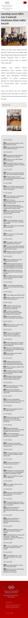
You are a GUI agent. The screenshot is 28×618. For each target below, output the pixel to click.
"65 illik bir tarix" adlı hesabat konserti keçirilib (13, 234)
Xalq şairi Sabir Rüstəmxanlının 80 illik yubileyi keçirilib (13, 147)
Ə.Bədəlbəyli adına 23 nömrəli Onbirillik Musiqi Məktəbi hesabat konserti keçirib (13, 372)
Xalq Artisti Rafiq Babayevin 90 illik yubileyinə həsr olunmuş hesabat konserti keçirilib (13, 349)
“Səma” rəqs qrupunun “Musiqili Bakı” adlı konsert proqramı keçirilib (13, 173)
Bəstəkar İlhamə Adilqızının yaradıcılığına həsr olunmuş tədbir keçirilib (13, 272)
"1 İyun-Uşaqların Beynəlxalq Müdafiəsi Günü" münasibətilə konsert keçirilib (13, 287)
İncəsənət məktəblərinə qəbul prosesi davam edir (13, 476)
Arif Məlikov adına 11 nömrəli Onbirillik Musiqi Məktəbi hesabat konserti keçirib (13, 277)
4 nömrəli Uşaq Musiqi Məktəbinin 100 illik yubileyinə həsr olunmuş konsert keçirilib (13, 435)
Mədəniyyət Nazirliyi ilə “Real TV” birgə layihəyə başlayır (13, 386)
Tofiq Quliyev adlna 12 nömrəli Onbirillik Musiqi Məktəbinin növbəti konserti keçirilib (14, 503)
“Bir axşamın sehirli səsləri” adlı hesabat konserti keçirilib (12, 242)
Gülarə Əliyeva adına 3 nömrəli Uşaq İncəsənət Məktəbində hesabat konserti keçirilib (13, 344)
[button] (25, 117)
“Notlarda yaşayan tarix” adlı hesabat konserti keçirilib (12, 260)
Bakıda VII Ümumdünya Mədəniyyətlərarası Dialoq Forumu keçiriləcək (12, 391)
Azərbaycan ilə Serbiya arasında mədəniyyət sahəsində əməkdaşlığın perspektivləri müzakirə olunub (13, 472)
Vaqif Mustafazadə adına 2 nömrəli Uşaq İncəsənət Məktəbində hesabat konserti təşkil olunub (13, 207)
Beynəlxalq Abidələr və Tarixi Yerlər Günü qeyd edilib (13, 565)
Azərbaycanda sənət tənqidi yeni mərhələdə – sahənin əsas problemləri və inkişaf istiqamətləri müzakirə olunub (14, 537)
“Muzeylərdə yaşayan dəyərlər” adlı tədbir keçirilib (13, 409)
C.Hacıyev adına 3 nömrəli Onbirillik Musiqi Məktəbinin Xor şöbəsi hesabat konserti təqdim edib (13, 363)
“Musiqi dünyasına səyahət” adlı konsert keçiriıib (13, 367)
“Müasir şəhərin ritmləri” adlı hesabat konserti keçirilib (13, 325)
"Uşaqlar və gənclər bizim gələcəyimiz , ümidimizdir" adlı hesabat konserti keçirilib (12, 307)
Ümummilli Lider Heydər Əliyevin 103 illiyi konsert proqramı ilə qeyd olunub (13, 445)
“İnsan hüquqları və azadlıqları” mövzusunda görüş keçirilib (13, 196)
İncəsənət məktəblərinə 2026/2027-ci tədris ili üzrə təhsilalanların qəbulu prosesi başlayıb (11, 520)
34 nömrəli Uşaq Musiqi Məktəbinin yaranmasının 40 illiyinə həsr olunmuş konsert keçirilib (13, 401)
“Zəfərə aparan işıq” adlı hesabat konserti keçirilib (13, 226)
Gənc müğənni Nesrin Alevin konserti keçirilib (13, 485)
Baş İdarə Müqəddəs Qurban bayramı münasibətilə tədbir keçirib (13, 317)
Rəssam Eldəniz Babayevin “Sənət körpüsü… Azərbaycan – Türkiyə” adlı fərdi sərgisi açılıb (12, 334)
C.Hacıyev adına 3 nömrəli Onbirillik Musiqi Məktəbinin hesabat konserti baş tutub (14, 178)
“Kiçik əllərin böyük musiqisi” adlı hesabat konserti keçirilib (13, 156)
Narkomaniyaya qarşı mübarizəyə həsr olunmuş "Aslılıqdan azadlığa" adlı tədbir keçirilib (13, 430)
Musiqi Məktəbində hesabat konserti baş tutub (12, 354)
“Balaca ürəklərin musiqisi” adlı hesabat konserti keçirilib (13, 298)
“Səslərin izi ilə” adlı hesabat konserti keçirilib (12, 160)
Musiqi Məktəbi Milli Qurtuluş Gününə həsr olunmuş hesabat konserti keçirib (13, 212)
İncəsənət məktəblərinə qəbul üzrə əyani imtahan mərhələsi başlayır (13, 531)
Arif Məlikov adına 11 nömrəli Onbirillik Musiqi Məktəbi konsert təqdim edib (13, 454)
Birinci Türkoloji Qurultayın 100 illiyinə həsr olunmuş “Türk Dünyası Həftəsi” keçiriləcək (13, 188)
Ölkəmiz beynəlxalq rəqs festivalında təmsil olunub (11, 463)
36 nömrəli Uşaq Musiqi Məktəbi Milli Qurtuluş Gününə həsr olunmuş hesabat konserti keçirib (14, 247)
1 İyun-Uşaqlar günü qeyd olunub (14, 295)
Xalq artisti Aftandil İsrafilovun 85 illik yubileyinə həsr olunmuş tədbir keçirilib (13, 494)
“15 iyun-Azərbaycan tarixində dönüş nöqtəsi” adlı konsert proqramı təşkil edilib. (13, 222)
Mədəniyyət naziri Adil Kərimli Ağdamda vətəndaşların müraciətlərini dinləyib (13, 570)
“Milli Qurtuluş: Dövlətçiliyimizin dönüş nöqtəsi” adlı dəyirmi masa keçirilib (13, 201)
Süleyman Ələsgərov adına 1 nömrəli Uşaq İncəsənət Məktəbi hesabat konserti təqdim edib (12, 377)
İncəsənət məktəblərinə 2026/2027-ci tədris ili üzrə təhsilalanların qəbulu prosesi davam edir (13, 509)
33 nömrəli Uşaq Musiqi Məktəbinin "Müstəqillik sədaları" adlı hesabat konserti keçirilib (12, 312)
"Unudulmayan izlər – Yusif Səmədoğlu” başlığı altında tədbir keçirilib (12, 557)
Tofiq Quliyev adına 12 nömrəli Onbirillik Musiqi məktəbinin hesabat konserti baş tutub (14, 165)
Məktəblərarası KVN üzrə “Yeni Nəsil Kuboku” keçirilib (13, 144)
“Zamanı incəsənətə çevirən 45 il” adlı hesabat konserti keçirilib (13, 252)
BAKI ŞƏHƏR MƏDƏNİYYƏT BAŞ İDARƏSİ (8, 5)
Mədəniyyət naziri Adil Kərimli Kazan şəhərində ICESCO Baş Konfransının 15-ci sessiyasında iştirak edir (13, 419)
